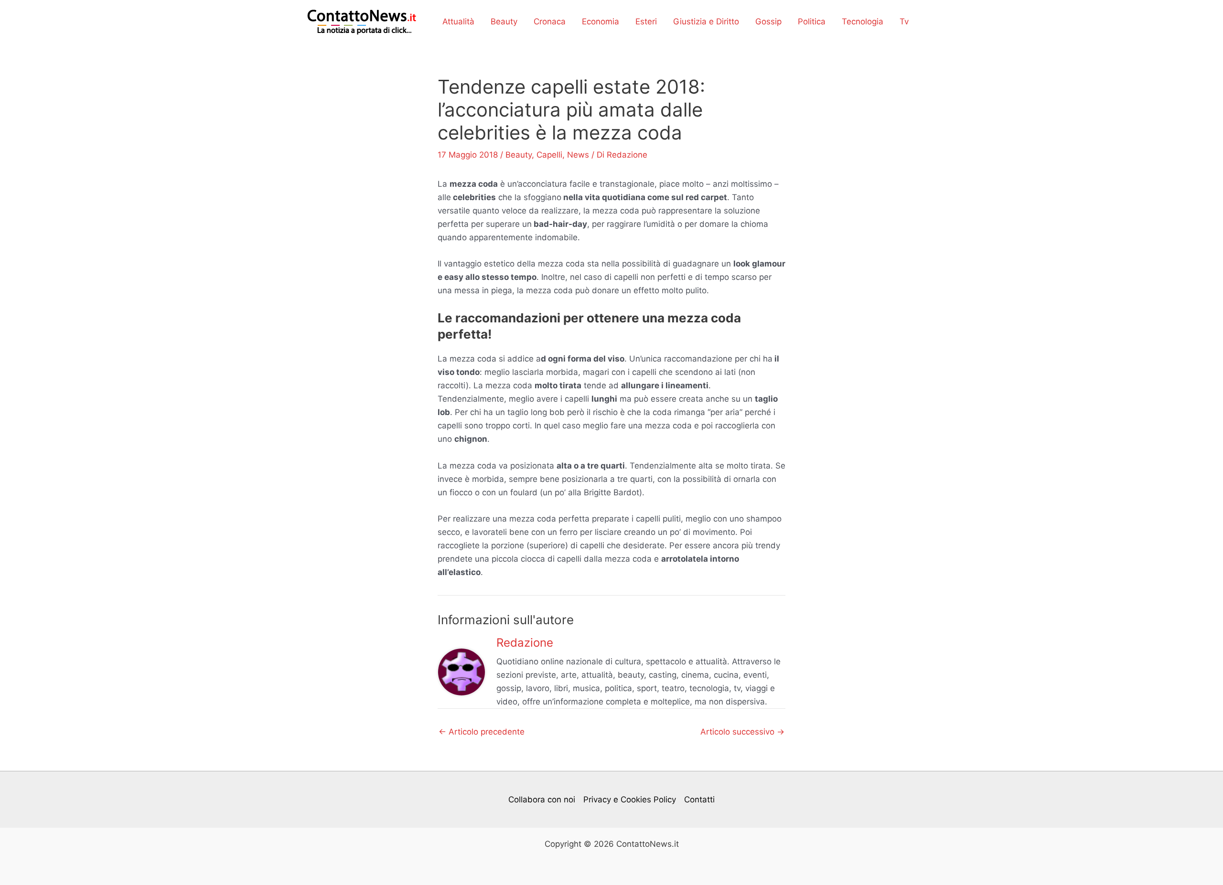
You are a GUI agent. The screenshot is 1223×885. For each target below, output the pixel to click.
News (578, 155)
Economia (600, 21)
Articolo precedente (482, 732)
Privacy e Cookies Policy (629, 799)
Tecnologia (862, 21)
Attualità (458, 21)
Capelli (549, 155)
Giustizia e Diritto (706, 21)
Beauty (504, 21)
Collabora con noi (541, 799)
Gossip (768, 21)
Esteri (646, 21)
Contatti (699, 799)
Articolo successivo (742, 732)
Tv (904, 21)
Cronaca (550, 21)
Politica (812, 21)
